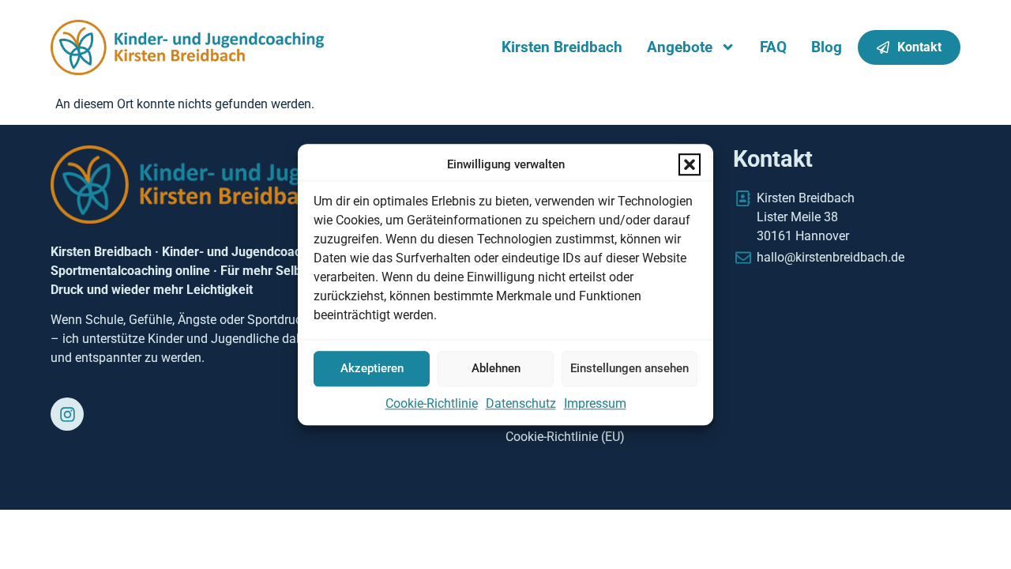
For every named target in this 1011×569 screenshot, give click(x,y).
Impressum (595, 403)
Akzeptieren (372, 368)
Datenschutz (521, 403)
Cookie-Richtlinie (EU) (565, 436)
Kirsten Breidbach (562, 47)
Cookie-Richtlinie (431, 403)
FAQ (773, 47)
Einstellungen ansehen (629, 368)
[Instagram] (67, 414)
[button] (689, 165)
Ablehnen (496, 368)
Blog (826, 47)
